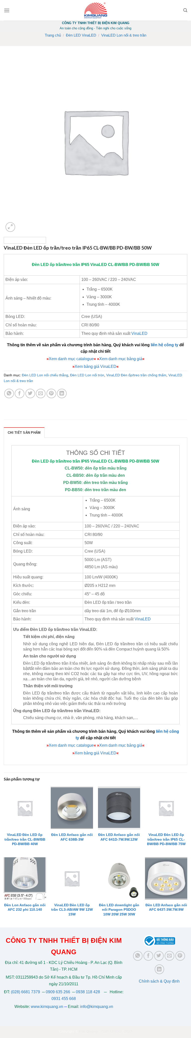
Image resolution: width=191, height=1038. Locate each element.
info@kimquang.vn (96, 1006)
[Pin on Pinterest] (51, 393)
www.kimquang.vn (47, 1006)
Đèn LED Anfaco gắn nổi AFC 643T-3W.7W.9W (166, 907)
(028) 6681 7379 (26, 992)
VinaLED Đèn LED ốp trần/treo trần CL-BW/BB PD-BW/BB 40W (24, 839)
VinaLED (98, 264)
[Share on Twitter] (30, 393)
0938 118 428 (88, 992)
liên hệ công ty (164, 345)
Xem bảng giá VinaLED (95, 366)
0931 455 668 (63, 998)
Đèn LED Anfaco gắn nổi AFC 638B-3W (72, 837)
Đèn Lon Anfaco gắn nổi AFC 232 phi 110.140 (25, 907)
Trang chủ (53, 35)
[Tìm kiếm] (185, 10)
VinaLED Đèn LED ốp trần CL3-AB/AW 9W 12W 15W (72, 909)
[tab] (24, 432)
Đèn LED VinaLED (81, 35)
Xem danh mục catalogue (71, 359)
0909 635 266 (58, 992)
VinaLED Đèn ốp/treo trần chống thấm (136, 375)
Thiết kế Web (111, 1031)
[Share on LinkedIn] (62, 393)
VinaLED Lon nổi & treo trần (123, 35)
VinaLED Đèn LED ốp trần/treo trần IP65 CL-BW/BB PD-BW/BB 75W (166, 839)
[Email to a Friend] (41, 393)
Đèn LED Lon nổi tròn (87, 375)
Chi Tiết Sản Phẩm (24, 432)
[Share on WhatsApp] (9, 393)
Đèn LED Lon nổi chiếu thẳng (45, 375)
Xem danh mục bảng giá (120, 359)
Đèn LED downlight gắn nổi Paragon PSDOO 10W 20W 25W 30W (119, 909)
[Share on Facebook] (19, 393)
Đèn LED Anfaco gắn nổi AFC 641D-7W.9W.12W (119, 837)
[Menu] (7, 10)
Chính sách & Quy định (159, 981)
